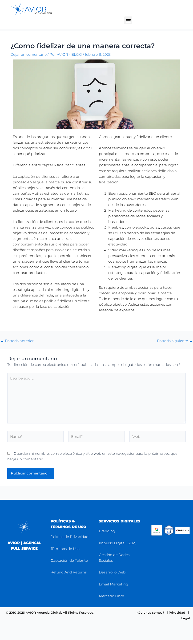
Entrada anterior (17, 341)
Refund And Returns (69, 572)
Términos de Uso (65, 548)
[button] (128, 20)
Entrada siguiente (175, 341)
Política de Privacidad (69, 536)
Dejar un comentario (28, 54)
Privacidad (177, 612)
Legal (185, 618)
